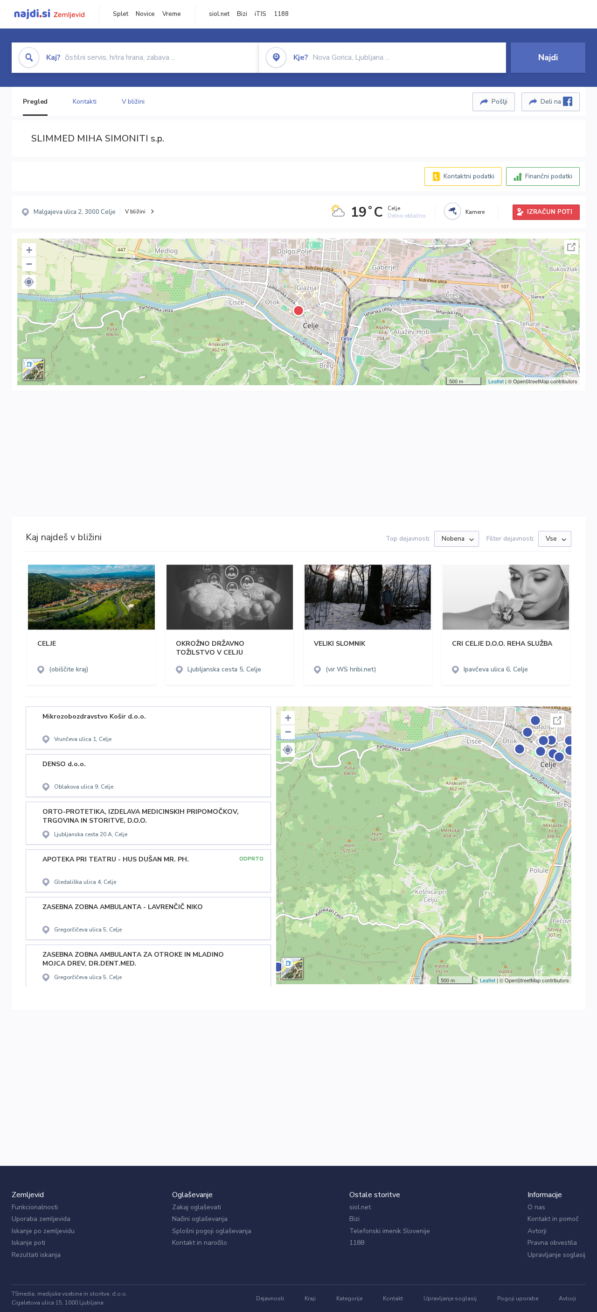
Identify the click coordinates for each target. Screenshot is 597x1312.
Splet (120, 14)
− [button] (29, 264)
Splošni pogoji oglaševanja (211, 1231)
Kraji (310, 1298)
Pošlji (499, 101)
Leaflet (496, 381)
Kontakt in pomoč (553, 1218)
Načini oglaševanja (200, 1218)
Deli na (552, 101)
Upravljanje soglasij (556, 1254)
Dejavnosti (270, 1298)
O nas (536, 1207)
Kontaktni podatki (469, 176)
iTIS (260, 14)
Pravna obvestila (552, 1242)
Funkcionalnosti (35, 1207)
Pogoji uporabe (517, 1298)
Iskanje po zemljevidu (43, 1231)
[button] (29, 282)
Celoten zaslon (571, 247)
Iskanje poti (28, 1242)
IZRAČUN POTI (549, 212)
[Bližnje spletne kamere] (452, 211)
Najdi (548, 57)
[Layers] (33, 369)
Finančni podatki (548, 176)
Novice (145, 14)
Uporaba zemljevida (41, 1218)
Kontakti (84, 101)
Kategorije (349, 1298)
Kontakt (393, 1298)
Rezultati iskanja (36, 1254)
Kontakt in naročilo (199, 1242)
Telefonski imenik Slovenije (389, 1231)
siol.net (219, 14)
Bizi (242, 14)
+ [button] (29, 250)
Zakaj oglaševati (196, 1207)
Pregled (35, 101)
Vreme (171, 14)
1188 (281, 14)
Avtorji (537, 1231)
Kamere (475, 212)
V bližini (133, 101)
